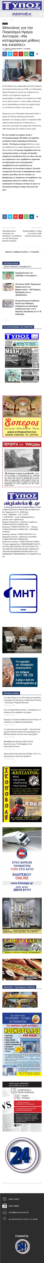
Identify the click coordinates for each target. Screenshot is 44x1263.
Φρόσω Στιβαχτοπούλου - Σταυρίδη (17, 49)
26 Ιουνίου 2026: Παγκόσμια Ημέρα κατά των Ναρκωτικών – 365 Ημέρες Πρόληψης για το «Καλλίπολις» (28, 289)
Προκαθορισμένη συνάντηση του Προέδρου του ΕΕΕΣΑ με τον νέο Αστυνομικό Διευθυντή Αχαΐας (12, 236)
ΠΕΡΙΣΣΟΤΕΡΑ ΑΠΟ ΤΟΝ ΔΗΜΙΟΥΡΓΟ (17, 267)
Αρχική (4, 20)
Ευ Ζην (11, 20)
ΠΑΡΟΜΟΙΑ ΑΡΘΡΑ (11, 263)
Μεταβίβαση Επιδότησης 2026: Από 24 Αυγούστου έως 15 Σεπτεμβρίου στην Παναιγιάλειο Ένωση (18, 744)
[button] (40, 14)
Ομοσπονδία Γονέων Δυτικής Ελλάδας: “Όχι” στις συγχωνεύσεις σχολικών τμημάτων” (22, 755)
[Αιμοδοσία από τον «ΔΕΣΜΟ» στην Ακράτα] (8, 276)
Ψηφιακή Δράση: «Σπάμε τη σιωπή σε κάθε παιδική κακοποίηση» (32, 233)
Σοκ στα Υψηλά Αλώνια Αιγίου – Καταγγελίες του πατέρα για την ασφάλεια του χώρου (22, 711)
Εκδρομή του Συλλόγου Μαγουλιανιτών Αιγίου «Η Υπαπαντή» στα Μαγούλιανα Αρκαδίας (22, 721)
